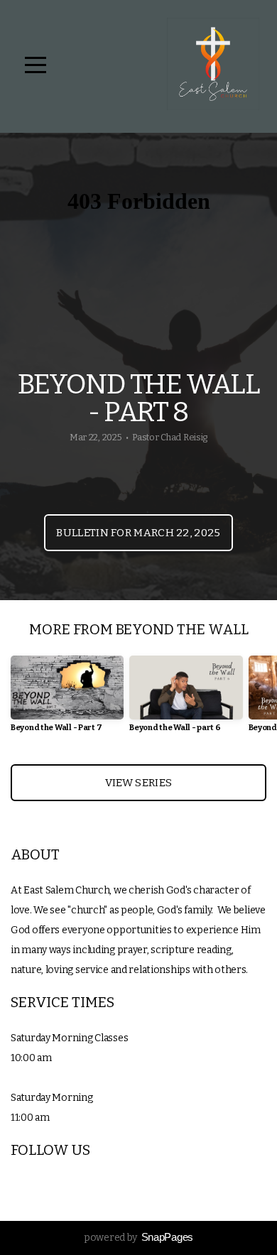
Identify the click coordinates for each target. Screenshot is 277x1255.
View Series (138, 782)
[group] (67, 699)
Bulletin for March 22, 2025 (138, 532)
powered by (138, 1238)
